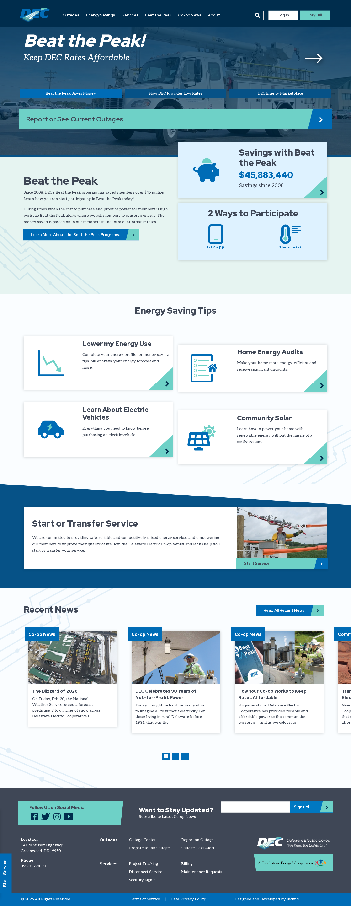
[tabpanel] (175, 51)
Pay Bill (315, 15)
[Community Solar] (252, 437)
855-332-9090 (33, 866)
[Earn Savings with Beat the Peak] (252, 170)
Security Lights (142, 880)
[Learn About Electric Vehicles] (98, 429)
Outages (71, 15)
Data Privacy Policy (188, 899)
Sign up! (301, 806)
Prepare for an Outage (149, 848)
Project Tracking (143, 864)
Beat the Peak (158, 15)
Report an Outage (197, 840)
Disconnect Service (145, 872)
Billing (187, 864)
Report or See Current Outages (74, 119)
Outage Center (142, 840)
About (214, 15)
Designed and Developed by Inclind (267, 899)
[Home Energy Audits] (252, 368)
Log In (283, 15)
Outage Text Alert (197, 848)
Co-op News (189, 15)
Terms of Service (145, 899)
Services (130, 15)
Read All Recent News (284, 610)
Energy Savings (100, 15)
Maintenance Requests (201, 872)
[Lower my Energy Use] (98, 363)
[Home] (35, 15)
